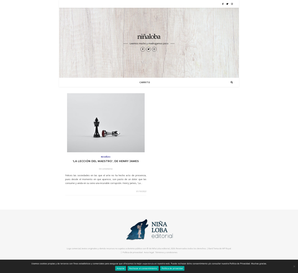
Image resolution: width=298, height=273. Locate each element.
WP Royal (226, 248)
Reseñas (106, 157)
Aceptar (121, 268)
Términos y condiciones (166, 252)
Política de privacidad (133, 252)
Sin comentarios (106, 168)
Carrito (145, 82)
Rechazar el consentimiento (143, 268)
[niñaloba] (149, 37)
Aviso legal (149, 252)
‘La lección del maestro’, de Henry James (106, 161)
